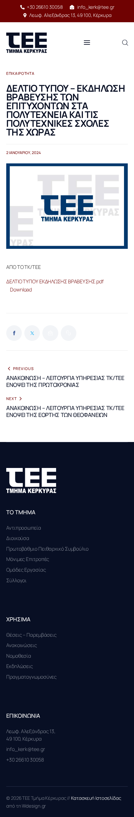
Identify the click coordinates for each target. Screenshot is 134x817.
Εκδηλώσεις (19, 666)
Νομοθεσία (18, 655)
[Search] (125, 43)
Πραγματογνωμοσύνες (31, 676)
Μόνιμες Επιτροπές (27, 559)
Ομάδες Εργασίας (26, 569)
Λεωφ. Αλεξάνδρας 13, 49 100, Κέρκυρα (30, 735)
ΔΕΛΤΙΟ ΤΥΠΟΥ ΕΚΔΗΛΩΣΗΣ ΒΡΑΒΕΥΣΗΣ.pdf (55, 281)
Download (21, 289)
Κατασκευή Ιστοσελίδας (96, 798)
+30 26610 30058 (25, 759)
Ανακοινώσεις (21, 645)
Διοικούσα (17, 538)
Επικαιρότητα (20, 73)
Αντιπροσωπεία (23, 527)
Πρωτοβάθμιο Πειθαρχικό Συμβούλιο (47, 548)
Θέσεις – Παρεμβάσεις (31, 634)
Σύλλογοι (16, 580)
